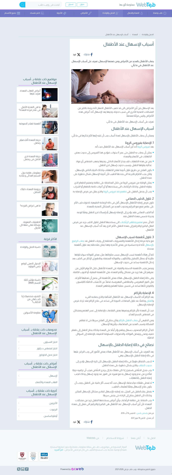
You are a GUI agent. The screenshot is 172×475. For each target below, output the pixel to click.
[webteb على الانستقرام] (22, 469)
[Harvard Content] (22, 456)
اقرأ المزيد (58, 450)
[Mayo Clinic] (33, 456)
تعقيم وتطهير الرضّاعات (131, 222)
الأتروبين (53, 403)
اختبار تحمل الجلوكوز (48, 355)
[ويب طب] (145, 5)
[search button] (22, 4)
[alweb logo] (77, 469)
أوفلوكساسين (50, 416)
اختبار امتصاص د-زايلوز (47, 348)
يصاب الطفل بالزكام (128, 320)
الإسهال (53, 375)
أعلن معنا (136, 438)
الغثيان (149, 300)
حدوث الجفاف (145, 365)
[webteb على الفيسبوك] (26, 469)
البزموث (53, 409)
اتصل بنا (151, 438)
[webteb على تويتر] (18, 469)
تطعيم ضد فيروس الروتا (115, 191)
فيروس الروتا (143, 146)
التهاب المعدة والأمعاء (46, 382)
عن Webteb (93, 438)
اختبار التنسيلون (50, 342)
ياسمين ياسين (142, 413)
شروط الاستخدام (115, 438)
